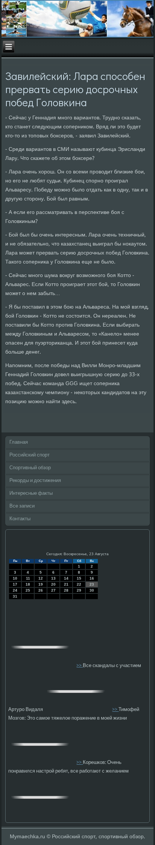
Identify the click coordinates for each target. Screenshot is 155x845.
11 (28, 578)
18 (28, 584)
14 (66, 578)
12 (40, 578)
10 (15, 578)
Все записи (22, 506)
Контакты (19, 519)
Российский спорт (29, 455)
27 (53, 590)
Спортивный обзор (30, 468)
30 (92, 590)
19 (40, 584)
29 (79, 590)
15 (79, 578)
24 (15, 590)
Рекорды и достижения (35, 480)
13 (53, 578)
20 (53, 584)
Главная (18, 442)
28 (66, 590)
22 (79, 584)
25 (28, 590)
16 (92, 578)
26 (40, 590)
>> (79, 665)
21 (66, 584)
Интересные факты (31, 493)
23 (92, 584)
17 (15, 584)
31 (15, 596)
